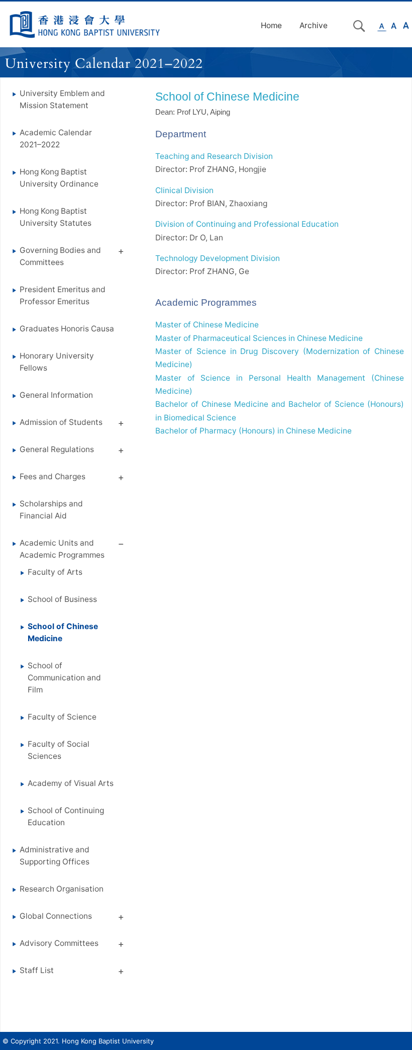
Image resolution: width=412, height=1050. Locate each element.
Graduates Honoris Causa (67, 328)
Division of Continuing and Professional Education (247, 224)
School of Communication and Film (64, 677)
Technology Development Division (217, 258)
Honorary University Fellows (57, 362)
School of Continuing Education (66, 816)
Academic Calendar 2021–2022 (56, 138)
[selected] (85, 24)
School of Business (62, 599)
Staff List (37, 970)
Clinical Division (184, 190)
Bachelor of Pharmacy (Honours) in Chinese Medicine (253, 430)
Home (271, 25)
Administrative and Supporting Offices (54, 855)
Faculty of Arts (55, 572)
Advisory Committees (59, 943)
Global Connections (56, 916)
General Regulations (57, 449)
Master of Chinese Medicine (207, 324)
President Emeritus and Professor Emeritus (63, 295)
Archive (313, 25)
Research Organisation (62, 889)
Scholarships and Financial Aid (51, 509)
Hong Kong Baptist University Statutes (55, 217)
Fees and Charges (52, 476)
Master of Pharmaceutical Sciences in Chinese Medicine (259, 338)
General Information (56, 395)
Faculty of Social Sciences (58, 750)
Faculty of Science (62, 717)
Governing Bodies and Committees (60, 256)
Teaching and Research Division (214, 156)
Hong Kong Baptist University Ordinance (59, 178)
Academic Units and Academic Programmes (62, 549)
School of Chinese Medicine (63, 632)
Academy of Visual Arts (71, 783)
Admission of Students (61, 422)
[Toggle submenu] (121, 253)
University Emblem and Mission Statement (62, 99)
